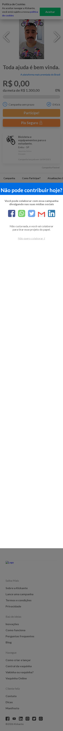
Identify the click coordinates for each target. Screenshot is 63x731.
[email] (40, 215)
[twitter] (30, 214)
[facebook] (11, 214)
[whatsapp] (20, 214)
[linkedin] (50, 214)
